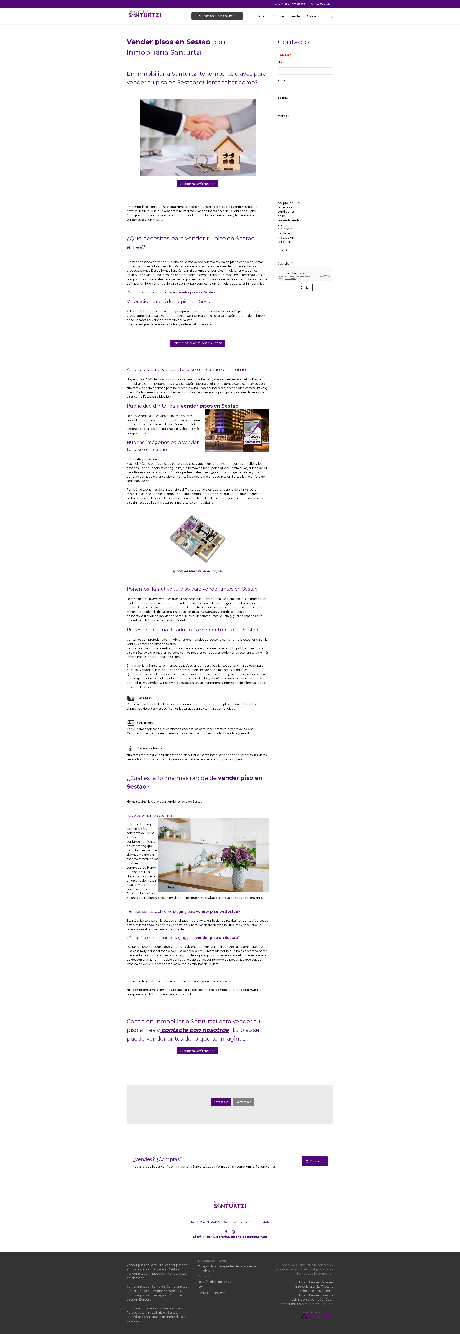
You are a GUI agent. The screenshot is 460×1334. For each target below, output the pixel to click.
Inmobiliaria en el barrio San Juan (309, 1299)
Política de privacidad (210, 1222)
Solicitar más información (197, 184)
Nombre (284, 62)
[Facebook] (226, 1232)
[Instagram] (233, 1232)
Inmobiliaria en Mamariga (315, 1291)
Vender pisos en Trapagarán (147, 1273)
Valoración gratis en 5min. (217, 16)
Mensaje (283, 116)
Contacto (316, 1161)
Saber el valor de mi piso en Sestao (197, 343)
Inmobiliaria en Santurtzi (144, 1308)
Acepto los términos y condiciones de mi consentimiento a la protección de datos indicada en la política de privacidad (286, 226)
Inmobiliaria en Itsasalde (316, 1295)
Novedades (220, 1102)
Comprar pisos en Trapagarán (148, 1295)
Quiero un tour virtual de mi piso (197, 571)
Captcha (284, 263)
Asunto (283, 98)
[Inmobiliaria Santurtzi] (154, 14)
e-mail (282, 80)
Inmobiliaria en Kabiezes (316, 1282)
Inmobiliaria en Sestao (161, 1312)
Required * (284, 54)
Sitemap (262, 1222)
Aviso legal (242, 1222)
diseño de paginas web (249, 1237)
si (299, 203)
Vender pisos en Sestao (162, 1269)
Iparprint (222, 1237)
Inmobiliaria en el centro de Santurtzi (306, 1304)
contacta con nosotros (195, 1029)
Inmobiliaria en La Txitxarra (314, 1286)
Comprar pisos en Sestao (167, 1291)
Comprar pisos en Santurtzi (146, 1286)
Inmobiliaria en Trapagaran (146, 1317)
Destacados (243, 1102)
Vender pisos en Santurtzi (145, 1265)
